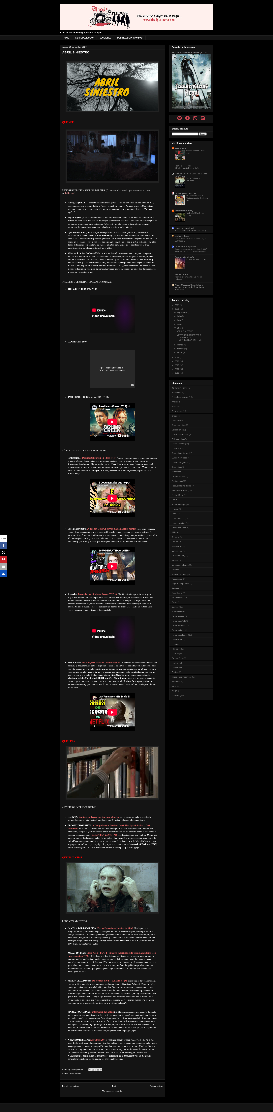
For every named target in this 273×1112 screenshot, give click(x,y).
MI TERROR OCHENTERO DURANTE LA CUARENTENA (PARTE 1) (189, 337)
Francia (175, 509)
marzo (180, 345)
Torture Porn (177, 658)
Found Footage (179, 504)
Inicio (114, 1086)
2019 (177, 357)
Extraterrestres (178, 476)
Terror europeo (178, 625)
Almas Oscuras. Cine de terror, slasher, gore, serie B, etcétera (189, 286)
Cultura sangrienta (75, 1073)
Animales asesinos (180, 397)
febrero (180, 349)
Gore (174, 513)
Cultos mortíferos (179, 458)
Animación (176, 392)
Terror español (178, 621)
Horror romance (179, 528)
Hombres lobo (178, 518)
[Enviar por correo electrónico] (89, 1069)
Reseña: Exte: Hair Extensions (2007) (190, 230)
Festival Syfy (177, 495)
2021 (177, 305)
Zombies (175, 695)
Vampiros (176, 681)
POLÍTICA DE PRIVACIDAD (129, 38)
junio (179, 320)
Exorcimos (176, 472)
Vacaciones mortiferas (182, 677)
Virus (174, 686)
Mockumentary (178, 555)
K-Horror (175, 537)
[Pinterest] (3, 559)
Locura (175, 542)
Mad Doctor (177, 546)
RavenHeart (180, 148)
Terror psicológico (180, 635)
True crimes (177, 667)
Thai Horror (177, 639)
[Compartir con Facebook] (98, 1069)
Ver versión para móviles (112, 1091)
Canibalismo (177, 430)
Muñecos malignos (180, 565)
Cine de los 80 (178, 444)
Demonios (176, 467)
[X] (3, 552)
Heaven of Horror (183, 166)
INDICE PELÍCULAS (84, 38)
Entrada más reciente (70, 1086)
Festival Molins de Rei (181, 486)
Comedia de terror (180, 453)
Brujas (174, 416)
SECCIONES (105, 38)
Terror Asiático (178, 616)
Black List (176, 406)
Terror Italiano (178, 630)
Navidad (175, 570)
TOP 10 (175, 653)
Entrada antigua (156, 1086)
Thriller (175, 644)
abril (179, 328)
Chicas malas (178, 439)
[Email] (3, 566)
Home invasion (178, 523)
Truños (175, 672)
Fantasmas (177, 481)
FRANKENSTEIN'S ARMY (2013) (189, 52)
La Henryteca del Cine (185, 193)
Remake (175, 588)
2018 (177, 361)
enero (180, 352)
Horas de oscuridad (184, 228)
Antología (176, 402)
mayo (180, 324)
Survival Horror (178, 611)
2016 (177, 369)
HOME (66, 38)
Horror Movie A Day (184, 211)
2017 (177, 365)
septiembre (182, 312)
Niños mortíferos (179, 574)
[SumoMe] (3, 573)
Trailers (175, 663)
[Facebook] (3, 545)
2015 (177, 373)
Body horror (177, 411)
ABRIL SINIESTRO (185, 331)
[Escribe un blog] (92, 1069)
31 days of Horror (179, 388)
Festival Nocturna (179, 490)
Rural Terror (177, 593)
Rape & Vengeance (180, 583)
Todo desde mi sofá (184, 257)
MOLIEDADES (181, 274)
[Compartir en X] (95, 1069)
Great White (179, 289)
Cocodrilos (176, 448)
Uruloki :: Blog (182, 236)
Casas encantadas (180, 434)
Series (174, 602)
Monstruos (176, 560)
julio (179, 316)
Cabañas (176, 420)
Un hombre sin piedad (185, 247)
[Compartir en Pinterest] (100, 1069)
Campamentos (178, 425)
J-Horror (175, 532)
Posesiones (177, 579)
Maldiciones (177, 551)
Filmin (174, 500)
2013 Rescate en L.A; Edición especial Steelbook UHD (197, 198)
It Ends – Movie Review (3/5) (186, 168)
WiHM (174, 691)
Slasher (175, 607)
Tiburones (176, 649)
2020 (177, 309)
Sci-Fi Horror (177, 598)
